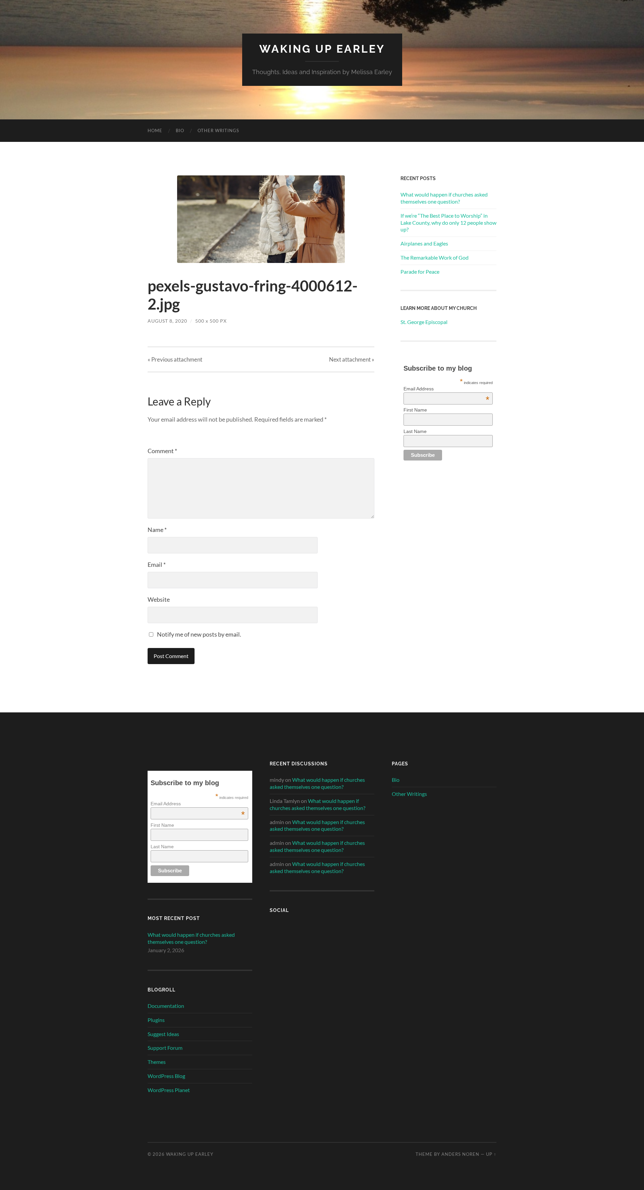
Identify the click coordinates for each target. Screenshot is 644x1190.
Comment (162, 450)
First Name (415, 410)
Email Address (446, 388)
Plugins (156, 1020)
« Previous (175, 359)
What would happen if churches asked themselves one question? (444, 198)
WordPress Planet (169, 1090)
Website (159, 599)
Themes (157, 1062)
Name (157, 529)
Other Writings (218, 130)
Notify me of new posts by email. (199, 634)
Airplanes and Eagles (424, 243)
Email (157, 564)
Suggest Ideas (163, 1034)
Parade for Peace (419, 271)
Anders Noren (460, 1154)
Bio (180, 130)
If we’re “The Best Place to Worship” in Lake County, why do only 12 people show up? (448, 222)
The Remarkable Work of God (434, 257)
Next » (351, 359)
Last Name (415, 431)
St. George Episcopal (424, 322)
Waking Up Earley (322, 49)
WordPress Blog (166, 1076)
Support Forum (165, 1047)
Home (155, 130)
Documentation (166, 1006)
